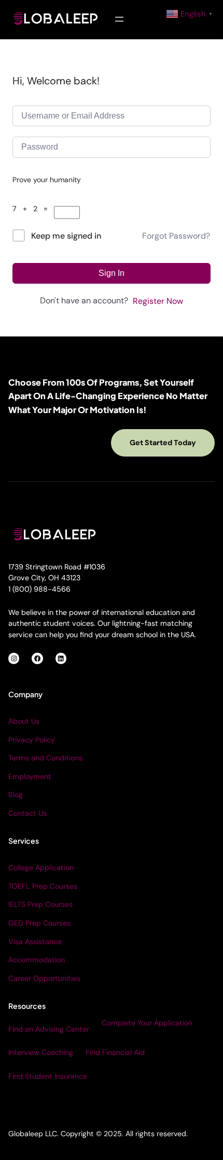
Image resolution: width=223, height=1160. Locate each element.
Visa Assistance (35, 941)
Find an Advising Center (48, 1029)
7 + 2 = (33, 208)
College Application (41, 867)
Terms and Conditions (45, 757)
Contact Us (27, 813)
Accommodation (36, 959)
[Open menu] (119, 19)
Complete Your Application (147, 1022)
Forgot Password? (176, 235)
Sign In (111, 273)
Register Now (158, 301)
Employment (29, 776)
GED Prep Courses (39, 923)
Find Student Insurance (47, 1076)
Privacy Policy (31, 739)
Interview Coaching (40, 1052)
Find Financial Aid (115, 1052)
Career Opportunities (44, 978)
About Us (23, 721)
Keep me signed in (66, 235)
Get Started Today (163, 442)
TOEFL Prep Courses (42, 886)
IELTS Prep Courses (40, 904)
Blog (15, 794)
